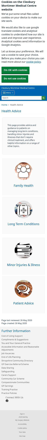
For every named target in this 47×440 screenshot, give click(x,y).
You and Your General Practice (16, 343)
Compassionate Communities (15, 382)
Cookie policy (22, 428)
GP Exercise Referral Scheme (15, 364)
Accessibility (22, 424)
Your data (22, 432)
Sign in (22, 414)
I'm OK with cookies (15, 70)
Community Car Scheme (13, 379)
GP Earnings (7, 386)
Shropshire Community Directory (17, 361)
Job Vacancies (8, 353)
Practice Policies (9, 393)
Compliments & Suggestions (15, 340)
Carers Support (9, 375)
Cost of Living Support (12, 336)
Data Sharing (8, 368)
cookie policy (33, 62)
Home (4, 105)
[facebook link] (7, 400)
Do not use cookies (15, 78)
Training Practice (9, 390)
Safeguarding (8, 371)
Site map (22, 436)
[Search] (43, 98)
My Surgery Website (22, 420)
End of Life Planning (11, 357)
